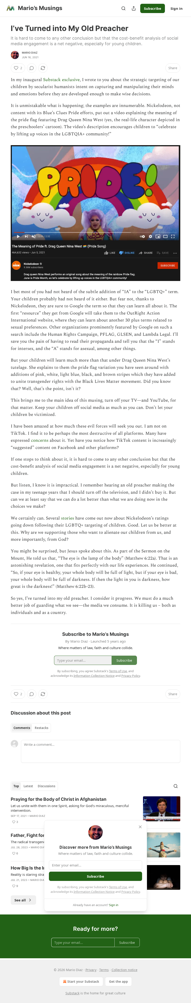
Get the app (118, 981)
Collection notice (124, 970)
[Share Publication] (133, 8)
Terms (104, 970)
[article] (95, 810)
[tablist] (31, 728)
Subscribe (152, 8)
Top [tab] (16, 786)
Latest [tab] (28, 786)
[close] (140, 827)
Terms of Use (118, 887)
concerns (39, 440)
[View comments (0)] (31, 68)
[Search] (123, 8)
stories (67, 518)
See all (20, 900)
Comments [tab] (22, 728)
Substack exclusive (61, 79)
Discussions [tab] (46, 786)
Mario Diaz (30, 52)
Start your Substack (83, 981)
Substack (72, 993)
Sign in (177, 8)
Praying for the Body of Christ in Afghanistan (58, 799)
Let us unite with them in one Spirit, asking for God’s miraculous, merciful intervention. (70, 808)
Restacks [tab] (41, 728)
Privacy (90, 970)
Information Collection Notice (94, 892)
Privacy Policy (130, 892)
